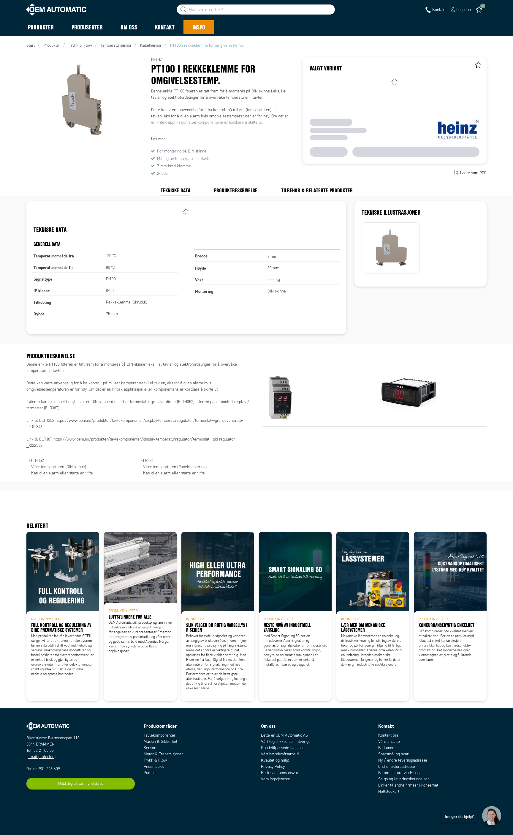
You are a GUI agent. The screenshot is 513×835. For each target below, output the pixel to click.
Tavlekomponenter (159, 735)
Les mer (158, 138)
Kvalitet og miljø (275, 760)
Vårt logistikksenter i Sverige (286, 741)
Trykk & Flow (155, 760)
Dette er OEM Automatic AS (284, 735)
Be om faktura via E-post (399, 772)
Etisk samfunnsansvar (279, 772)
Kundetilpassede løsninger (283, 747)
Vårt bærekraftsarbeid (280, 754)
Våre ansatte (389, 741)
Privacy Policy (273, 766)
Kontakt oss (388, 735)
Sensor (150, 747)
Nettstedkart (388, 791)
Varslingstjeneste (275, 778)
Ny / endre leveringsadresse (402, 760)
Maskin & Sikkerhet (160, 741)
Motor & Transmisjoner (163, 754)
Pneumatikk (154, 766)
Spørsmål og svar (393, 754)
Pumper (150, 772)
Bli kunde (386, 747)
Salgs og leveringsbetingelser (403, 778)
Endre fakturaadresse (396, 766)
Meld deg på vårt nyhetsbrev (80, 783)
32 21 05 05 (44, 750)
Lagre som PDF (473, 172)
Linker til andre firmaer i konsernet (408, 785)
